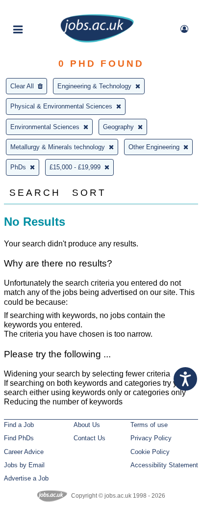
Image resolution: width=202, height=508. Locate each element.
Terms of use (149, 424)
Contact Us (89, 438)
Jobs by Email (24, 465)
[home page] (97, 40)
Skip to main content (39, 8)
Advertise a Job (26, 478)
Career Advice (24, 451)
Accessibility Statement (164, 465)
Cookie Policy (150, 451)
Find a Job (19, 424)
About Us (87, 424)
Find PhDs (19, 438)
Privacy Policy (151, 438)
